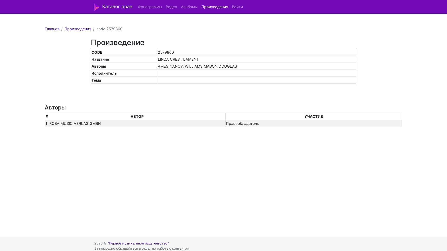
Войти (237, 6)
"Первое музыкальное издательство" (138, 243)
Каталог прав (117, 6)
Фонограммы (150, 6)
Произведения (214, 6)
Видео (171, 6)
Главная (52, 28)
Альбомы (189, 6)
